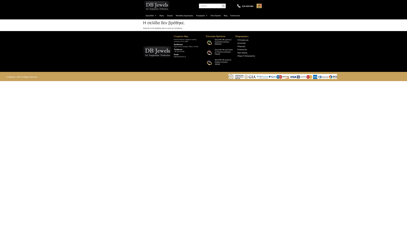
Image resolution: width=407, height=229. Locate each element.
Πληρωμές (241, 46)
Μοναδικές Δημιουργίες (184, 16)
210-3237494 (247, 6)
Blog (225, 16)
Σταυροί (170, 16)
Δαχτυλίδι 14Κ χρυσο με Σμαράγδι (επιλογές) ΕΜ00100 (223, 42)
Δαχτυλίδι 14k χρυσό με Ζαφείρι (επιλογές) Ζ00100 (223, 62)
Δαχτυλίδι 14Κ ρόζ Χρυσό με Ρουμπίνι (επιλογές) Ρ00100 (224, 52)
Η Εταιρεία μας (243, 40)
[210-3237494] (238, 6)
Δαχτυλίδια (150, 16)
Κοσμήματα (200, 16)
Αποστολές (241, 43)
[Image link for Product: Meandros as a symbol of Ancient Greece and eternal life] (209, 42)
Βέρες (162, 16)
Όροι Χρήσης (242, 53)
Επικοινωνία (235, 16)
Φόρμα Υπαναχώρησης (246, 56)
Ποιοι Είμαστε (215, 16)
